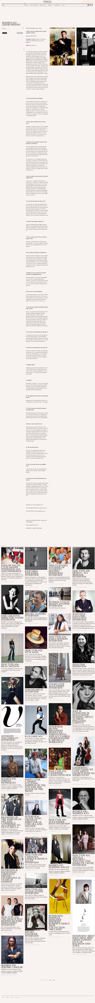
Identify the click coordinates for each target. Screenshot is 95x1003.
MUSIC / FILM (42, 5)
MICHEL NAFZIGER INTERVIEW (32, 934)
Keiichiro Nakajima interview (32, 573)
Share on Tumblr (20, 33)
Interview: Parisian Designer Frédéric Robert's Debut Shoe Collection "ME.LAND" (59, 923)
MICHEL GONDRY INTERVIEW (35, 614)
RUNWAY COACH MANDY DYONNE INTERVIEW (59, 604)
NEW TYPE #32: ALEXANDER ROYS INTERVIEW (59, 821)
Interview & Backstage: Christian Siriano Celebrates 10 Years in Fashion (10, 876)
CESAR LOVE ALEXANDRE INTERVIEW (56, 686)
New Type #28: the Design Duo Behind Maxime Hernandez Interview (11, 921)
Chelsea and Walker (41, 829)
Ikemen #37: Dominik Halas (59, 866)
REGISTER (85, 2)
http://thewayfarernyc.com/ (39, 511)
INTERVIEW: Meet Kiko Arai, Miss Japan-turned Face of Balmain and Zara (83, 941)
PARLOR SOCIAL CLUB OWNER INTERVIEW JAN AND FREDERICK (11, 568)
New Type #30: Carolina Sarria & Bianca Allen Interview (36, 858)
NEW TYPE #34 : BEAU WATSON (10, 665)
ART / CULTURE (33, 5)
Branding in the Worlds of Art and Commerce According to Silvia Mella (11, 822)
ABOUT (3, 997)
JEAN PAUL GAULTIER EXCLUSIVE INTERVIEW (79, 617)
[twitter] (92, 5)
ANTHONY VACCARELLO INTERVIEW (9, 738)
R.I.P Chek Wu (34, 736)
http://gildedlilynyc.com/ (38, 504)
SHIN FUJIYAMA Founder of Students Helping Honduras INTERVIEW (58, 570)
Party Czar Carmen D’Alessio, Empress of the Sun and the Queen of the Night (35, 785)
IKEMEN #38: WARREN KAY (80, 812)
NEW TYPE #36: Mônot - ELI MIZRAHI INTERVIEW (81, 573)
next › (50, 980)
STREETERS (56, 5)
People (4, 28)
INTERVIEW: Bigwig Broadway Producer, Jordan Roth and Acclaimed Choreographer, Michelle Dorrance (59, 734)
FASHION (26, 5)
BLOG (63, 5)
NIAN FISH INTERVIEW (79, 665)
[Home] (47, 2)
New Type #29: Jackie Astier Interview (34, 891)
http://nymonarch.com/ (42, 508)
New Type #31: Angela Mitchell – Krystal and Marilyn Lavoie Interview (83, 860)
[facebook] (88, 5)
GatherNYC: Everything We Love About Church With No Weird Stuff (83, 771)
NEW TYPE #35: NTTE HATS (34, 651)
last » (54, 980)
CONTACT (7, 997)
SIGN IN (91, 2)
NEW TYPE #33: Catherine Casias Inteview (60, 773)
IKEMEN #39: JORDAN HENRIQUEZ (8, 780)
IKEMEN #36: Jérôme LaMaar (12, 966)
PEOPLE (50, 5)
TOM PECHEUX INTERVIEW (34, 690)
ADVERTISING (17, 997)
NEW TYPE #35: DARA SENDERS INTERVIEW (58, 639)
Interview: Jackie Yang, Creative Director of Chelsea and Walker (33, 821)
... (33, 942)
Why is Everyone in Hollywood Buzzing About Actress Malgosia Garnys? (82, 717)
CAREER (11, 997)
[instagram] (90, 5)
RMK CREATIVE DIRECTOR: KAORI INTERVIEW (12, 617)
